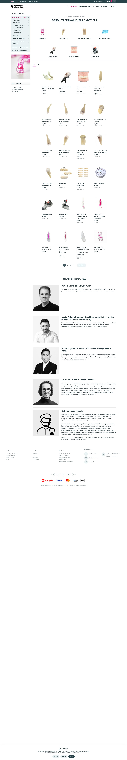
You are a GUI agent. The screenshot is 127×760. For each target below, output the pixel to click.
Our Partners (36, 459)
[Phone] (86, 454)
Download (35, 457)
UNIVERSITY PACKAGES (18, 38)
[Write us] (86, 462)
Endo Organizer (99, 183)
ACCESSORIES (16, 35)
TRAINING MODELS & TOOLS (19, 17)
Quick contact (17, 91)
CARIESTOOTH (17, 23)
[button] (114, 1)
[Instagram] (58, 474)
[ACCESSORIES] (95, 50)
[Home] (17, 6)
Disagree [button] (64, 756)
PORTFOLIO (96, 6)
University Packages (11, 455)
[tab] (34, 64)
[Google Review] (68, 474)
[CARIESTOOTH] (63, 31)
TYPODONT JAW (17, 32)
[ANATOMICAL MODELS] (105, 31)
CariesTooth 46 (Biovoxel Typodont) (82, 152)
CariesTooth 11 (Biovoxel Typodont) (99, 89)
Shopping (61, 450)
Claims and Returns (63, 455)
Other (7, 459)
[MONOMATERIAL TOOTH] (84, 31)
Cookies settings (69, 485)
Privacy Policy (62, 459)
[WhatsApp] (73, 474)
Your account (99, 1)
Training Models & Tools (12, 453)
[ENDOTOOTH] (42, 31)
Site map (61, 485)
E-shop (8, 450)
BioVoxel (35, 450)
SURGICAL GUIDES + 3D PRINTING (18, 42)
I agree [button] (71, 756)
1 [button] (65, 265)
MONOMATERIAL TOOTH (19, 25)
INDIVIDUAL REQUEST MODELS (20, 47)
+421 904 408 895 (18, 87)
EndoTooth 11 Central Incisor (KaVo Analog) (82, 216)
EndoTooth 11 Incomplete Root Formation (99, 216)
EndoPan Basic (47, 214)
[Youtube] (63, 474)
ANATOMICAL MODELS (18, 27)
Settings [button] (56, 756)
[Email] (86, 458)
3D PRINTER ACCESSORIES (19, 50)
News (34, 455)
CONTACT (113, 6)
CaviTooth (62, 183)
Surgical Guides (10, 457)
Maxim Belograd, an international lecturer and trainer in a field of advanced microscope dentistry (87, 318)
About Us (35, 453)
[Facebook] (53, 474)
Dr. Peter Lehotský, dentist (72, 411)
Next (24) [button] (80, 265)
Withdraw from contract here (66, 461)
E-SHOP (73, 6)
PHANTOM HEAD (17, 30)
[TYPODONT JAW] (74, 50)
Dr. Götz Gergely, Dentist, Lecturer (76, 286)
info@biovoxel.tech (18, 89)
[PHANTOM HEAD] (53, 50)
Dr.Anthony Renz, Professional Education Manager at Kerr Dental (86, 349)
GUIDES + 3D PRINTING (85, 6)
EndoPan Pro (63, 214)
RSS (64, 485)
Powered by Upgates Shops (80, 485)
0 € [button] (110, 2)
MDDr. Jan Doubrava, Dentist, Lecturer (77, 380)
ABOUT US (104, 6)
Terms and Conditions (64, 453)
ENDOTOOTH (16, 20)
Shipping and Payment (64, 457)
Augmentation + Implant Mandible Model (48, 89)
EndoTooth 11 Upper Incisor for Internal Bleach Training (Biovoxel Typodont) (83, 251)
